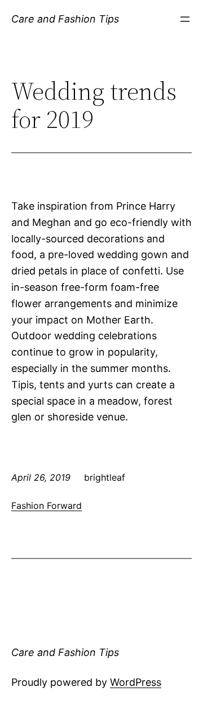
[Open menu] (185, 19)
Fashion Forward (46, 505)
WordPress (135, 682)
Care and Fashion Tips (65, 19)
